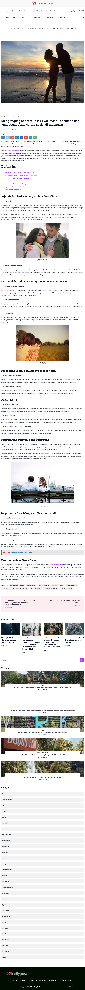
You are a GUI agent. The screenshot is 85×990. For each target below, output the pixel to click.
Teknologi (36, 17)
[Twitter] (67, 986)
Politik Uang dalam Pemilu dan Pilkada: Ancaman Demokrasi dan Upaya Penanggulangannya (20, 602)
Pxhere (44, 363)
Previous (9, 607)
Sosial (19, 117)
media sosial (56, 217)
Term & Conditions (52, 11)
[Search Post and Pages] (83, 17)
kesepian (5, 589)
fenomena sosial (57, 585)
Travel (42, 685)
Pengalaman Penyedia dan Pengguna (17, 184)
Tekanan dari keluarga (8, 290)
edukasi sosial (31, 585)
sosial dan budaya (57, 565)
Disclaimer (31, 11)
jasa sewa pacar (14, 151)
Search (82, 660)
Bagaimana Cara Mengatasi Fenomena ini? (18, 187)
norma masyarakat (50, 589)
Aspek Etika (8, 181)
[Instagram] (70, 986)
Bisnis (14, 17)
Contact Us (22, 11)
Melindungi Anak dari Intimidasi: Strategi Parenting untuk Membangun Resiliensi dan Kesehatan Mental (52, 642)
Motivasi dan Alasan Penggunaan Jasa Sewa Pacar (21, 175)
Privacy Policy (40, 11)
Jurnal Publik (62, 17)
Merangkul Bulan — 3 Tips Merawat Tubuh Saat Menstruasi (9, 640)
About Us (7, 11)
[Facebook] (65, 986)
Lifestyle (24, 17)
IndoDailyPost (45, 3)
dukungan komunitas (17, 585)
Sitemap (14, 11)
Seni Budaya (5, 117)
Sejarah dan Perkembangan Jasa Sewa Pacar (19, 172)
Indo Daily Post (35, 987)
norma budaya (36, 589)
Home (7, 17)
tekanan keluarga (66, 589)
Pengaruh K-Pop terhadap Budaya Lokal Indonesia (65, 601)
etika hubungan (44, 585)
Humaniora (49, 17)
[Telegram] (72, 986)
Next (76, 605)
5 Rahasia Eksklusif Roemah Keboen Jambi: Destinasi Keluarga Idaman (42, 732)
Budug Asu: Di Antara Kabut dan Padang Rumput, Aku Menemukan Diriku (42, 755)
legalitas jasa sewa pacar (20, 589)
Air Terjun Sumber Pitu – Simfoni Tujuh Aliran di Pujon (42, 777)
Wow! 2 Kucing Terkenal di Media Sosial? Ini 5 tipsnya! (74, 640)
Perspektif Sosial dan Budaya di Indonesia (18, 178)
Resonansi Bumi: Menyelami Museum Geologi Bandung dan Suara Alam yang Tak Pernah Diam (42, 710)
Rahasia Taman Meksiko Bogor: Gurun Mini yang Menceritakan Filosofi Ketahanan (42, 687)
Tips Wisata (45, 752)
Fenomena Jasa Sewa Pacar (14, 190)
